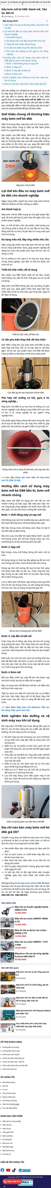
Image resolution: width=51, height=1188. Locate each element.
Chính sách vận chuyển (10, 1054)
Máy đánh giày (7, 1147)
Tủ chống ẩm (7, 1139)
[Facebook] (2, 1171)
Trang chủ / (3, 3)
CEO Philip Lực (9, 16)
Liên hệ (5, 1086)
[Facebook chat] (4, 1186)
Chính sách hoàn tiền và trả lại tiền (15, 1065)
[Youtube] (8, 1171)
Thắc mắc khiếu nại (9, 1069)
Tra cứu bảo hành (9, 1108)
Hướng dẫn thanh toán (11, 1051)
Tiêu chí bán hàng (8, 1093)
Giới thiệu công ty (8, 1082)
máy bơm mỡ (36, 837)
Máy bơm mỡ (7, 1143)
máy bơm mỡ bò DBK (30, 883)
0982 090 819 (14, 1181)
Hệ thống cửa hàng (9, 1100)
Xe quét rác (6, 1154)
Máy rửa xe (6, 1128)
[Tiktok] (14, 1171)
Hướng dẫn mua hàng (10, 1047)
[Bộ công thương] (24, 1171)
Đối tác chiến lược (8, 1097)
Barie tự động (7, 1136)
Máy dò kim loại (8, 1150)
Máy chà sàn (7, 1125)
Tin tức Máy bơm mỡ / (14, 3)
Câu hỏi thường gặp (10, 1104)
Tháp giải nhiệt (7, 1132)
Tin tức (5, 1090)
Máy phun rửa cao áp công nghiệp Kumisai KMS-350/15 (32, 955)
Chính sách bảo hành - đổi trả (13, 1062)
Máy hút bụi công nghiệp (11, 1121)
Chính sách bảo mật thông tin (13, 1058)
